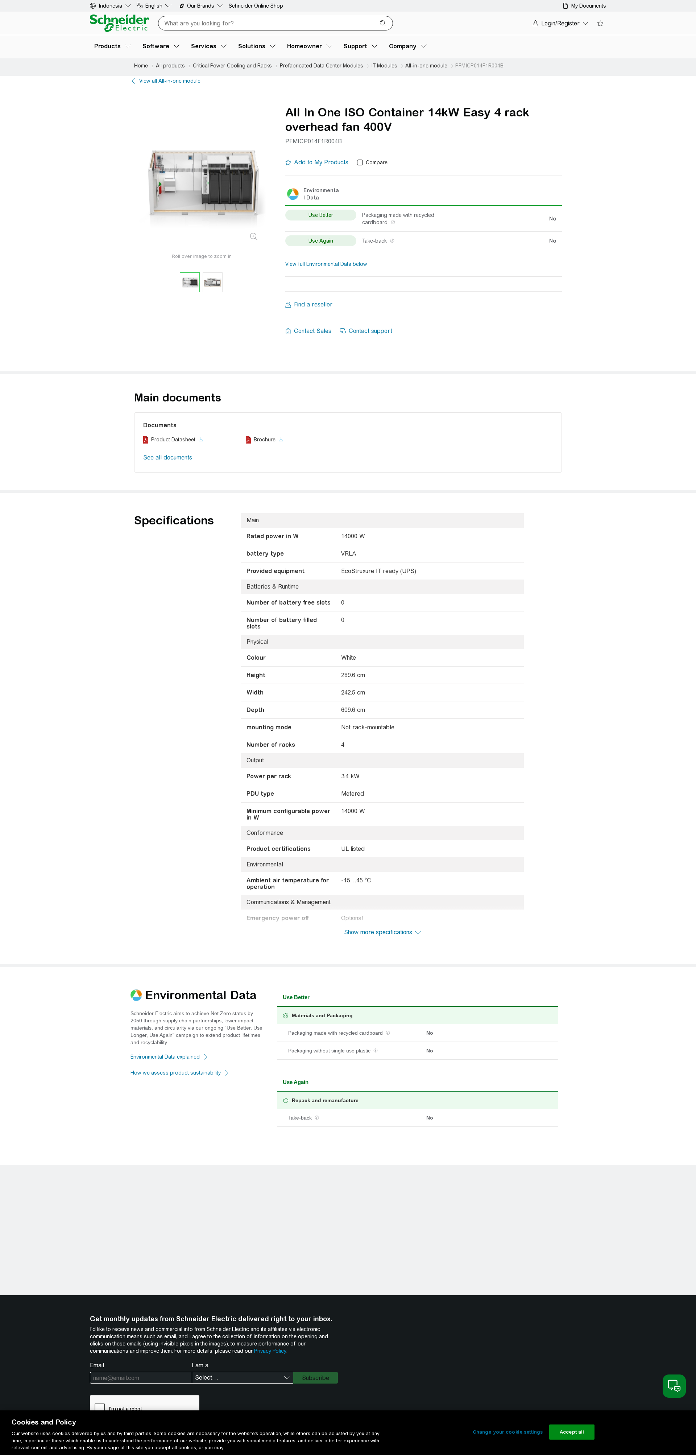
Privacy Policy (270, 1351)
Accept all (572, 1432)
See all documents (167, 457)
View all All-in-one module (169, 81)
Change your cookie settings (508, 1432)
